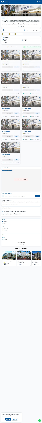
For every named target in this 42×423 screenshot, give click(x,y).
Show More (20, 26)
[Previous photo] (3, 11)
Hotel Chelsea (20, 261)
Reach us (37, 196)
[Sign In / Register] (37, 1)
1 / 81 (39, 6)
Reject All (15, 419)
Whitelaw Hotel (35, 261)
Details (16, 66)
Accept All (8, 419)
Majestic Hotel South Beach (8, 261)
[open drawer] (40, 1)
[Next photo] (39, 11)
